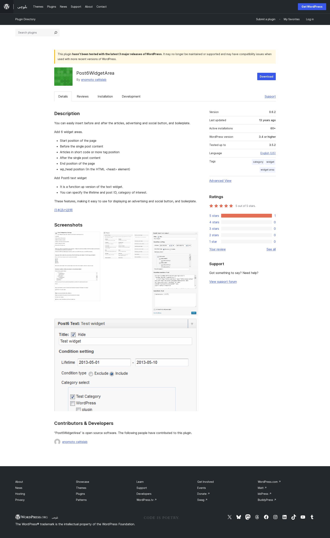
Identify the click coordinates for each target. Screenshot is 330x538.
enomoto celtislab (93, 80)
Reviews (83, 96)
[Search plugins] (56, 32)
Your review (217, 249)
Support (270, 96)
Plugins (80, 493)
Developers (144, 493)
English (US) (268, 153)
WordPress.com (269, 481)
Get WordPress (312, 6)
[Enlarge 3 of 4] (193, 237)
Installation (105, 96)
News (18, 487)
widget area (267, 169)
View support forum (223, 281)
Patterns (81, 499)
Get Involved (205, 481)
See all (271, 249)
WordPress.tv (147, 499)
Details (63, 96)
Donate (203, 493)
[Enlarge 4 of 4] (193, 324)
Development (131, 96)
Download (266, 76)
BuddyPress (267, 499)
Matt (262, 487)
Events (201, 487)
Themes (81, 487)
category (258, 161)
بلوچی (55, 517)
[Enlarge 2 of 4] (144, 237)
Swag (202, 499)
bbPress (265, 493)
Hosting (20, 493)
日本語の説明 (63, 210)
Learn (140, 481)
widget (270, 161)
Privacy (20, 499)
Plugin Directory (25, 19)
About (19, 481)
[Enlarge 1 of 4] (95, 237)
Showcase (82, 481)
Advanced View (220, 181)
